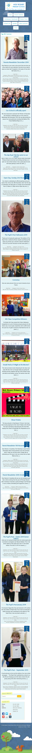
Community (25, 194)
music (15, 169)
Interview (17, 250)
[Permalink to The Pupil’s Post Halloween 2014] (16, 216)
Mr (22, 438)
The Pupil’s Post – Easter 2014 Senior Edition (16, 538)
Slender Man (11, 553)
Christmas (11, 81)
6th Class (20, 75)
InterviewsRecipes (24, 686)
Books (12, 169)
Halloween (15, 247)
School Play (22, 128)
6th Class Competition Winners (16, 319)
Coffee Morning (9, 80)
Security (6, 78)
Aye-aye (10, 555)
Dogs (15, 553)
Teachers (12, 193)
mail (7, 717)
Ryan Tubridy (21, 169)
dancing (20, 381)
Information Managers (26, 725)
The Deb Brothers (9, 621)
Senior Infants (20, 76)
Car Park (4, 80)
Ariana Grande (23, 687)
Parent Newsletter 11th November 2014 (16, 446)
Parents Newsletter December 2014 (16, 62)
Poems (9, 169)
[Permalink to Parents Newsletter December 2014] (16, 48)
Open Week (12, 82)
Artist (8, 194)
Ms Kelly (23, 466)
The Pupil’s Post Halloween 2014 (16, 235)
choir (18, 169)
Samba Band (5, 169)
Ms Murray (18, 687)
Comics (6, 686)
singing (16, 381)
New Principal (14, 488)
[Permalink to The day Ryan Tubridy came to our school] (16, 143)
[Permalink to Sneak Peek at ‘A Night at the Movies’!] (16, 351)
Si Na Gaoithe (20, 488)
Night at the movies (7, 466)
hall (14, 381)
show (7, 381)
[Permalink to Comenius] (16, 266)
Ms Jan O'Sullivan (10, 465)
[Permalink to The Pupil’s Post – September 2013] (16, 647)
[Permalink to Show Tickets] (16, 402)
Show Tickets (16, 420)
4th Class (17, 125)
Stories (26, 168)
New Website (25, 488)
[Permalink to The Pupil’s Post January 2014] (16, 582)
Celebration (22, 195)
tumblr (10, 717)
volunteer (11, 464)
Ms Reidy (15, 289)
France (23, 289)
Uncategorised (11, 379)
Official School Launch (15, 128)
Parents (15, 23)
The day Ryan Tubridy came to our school (16, 156)
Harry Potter (12, 168)
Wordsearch (6, 555)
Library (8, 168)
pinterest (3, 717)
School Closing (6, 81)
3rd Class (7, 76)
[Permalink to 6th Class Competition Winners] (16, 305)
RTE (6, 168)
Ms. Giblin (11, 437)
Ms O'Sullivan (13, 689)
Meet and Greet (8, 193)
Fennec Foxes (22, 622)
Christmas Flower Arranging (18, 80)
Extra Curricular (23, 23)
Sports (4, 249)
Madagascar (26, 554)
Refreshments (15, 194)
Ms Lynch (26, 289)
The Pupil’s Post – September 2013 (16, 670)
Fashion (24, 689)
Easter (7, 553)
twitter (7, 713)
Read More (15, 74)
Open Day (17, 195)
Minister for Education (19, 127)
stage (12, 381)
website (15, 464)
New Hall (25, 553)
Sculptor (10, 194)
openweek (18, 467)
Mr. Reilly (7, 437)
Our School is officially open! (16, 110)
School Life (7, 23)
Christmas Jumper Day (23, 78)
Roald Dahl (22, 168)
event (20, 466)
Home (10, 15)
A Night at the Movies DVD (13, 78)
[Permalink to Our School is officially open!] (16, 97)
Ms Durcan (8, 127)
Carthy (24, 438)
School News (15, 77)
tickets (9, 381)
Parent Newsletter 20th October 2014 (16, 475)
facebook (3, 713)
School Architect (18, 193)
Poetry (11, 247)
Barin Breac (19, 247)
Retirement (26, 80)
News (13, 466)
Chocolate (11, 687)
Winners (17, 335)
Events (20, 126)
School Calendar (18, 15)
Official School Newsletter (13, 75)
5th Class (24, 75)
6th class (6, 289)
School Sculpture (23, 249)
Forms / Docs (23, 19)
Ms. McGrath (16, 437)
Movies (20, 689)
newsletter (13, 467)
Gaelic (18, 689)
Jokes (19, 555)
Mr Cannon (24, 81)
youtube (10, 713)
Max (27, 81)
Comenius (16, 280)
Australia (22, 555)
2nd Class (11, 76)
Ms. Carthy (20, 438)
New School (20, 194)
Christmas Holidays (17, 81)
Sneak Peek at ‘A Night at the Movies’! (16, 365)
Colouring (11, 249)
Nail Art (16, 555)
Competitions (11, 686)
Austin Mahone (11, 554)
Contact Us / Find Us (22, 726)
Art (22, 247)
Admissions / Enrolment (11, 19)
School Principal (16, 249)
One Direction (16, 621)
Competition (20, 333)
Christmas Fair (18, 82)
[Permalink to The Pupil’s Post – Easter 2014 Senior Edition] (16, 514)
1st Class (15, 76)
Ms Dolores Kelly (8, 488)
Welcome (13, 195)
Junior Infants (25, 76)
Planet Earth (15, 556)
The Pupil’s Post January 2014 (16, 605)
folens (10, 333)
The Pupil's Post (21, 246)
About (15, 28)
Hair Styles (16, 554)
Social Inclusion (14, 333)
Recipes (7, 249)
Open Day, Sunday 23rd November (16, 178)
